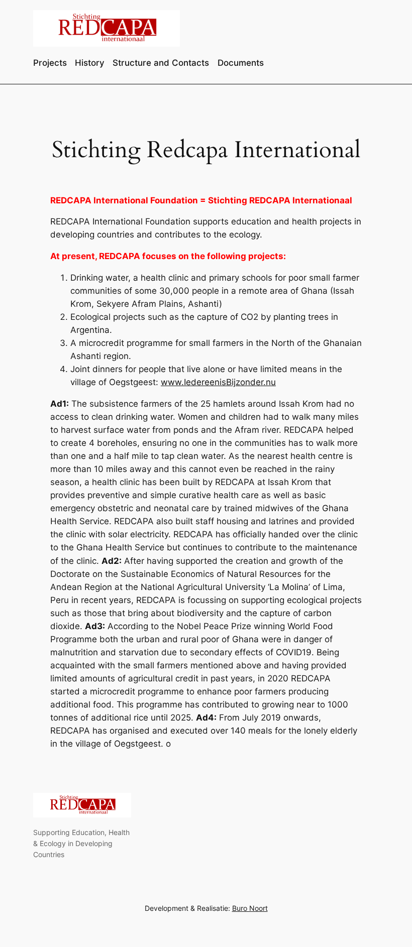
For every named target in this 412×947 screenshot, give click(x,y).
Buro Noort (250, 908)
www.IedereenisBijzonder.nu (218, 382)
